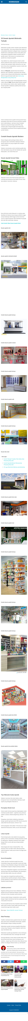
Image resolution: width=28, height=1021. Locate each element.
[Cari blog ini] (26, 2)
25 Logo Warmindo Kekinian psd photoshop (14, 467)
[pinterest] (17, 961)
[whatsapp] (24, 961)
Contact (8, 1005)
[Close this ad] (27, 1013)
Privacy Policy (18, 1005)
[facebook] (4, 961)
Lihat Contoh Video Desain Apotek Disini (11, 223)
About (12, 1005)
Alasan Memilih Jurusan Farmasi (15, 910)
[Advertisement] (14, 20)
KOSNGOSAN (14, 2)
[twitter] (11, 961)
